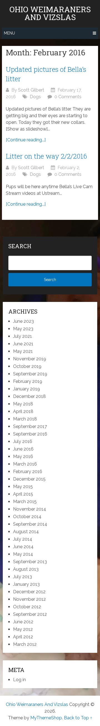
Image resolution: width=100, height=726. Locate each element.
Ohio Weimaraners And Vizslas (50, 13)
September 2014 (30, 524)
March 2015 (25, 501)
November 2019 (29, 358)
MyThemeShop (46, 717)
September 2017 (30, 426)
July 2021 (22, 336)
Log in (19, 679)
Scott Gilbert (31, 90)
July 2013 (22, 576)
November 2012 (29, 599)
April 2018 (23, 411)
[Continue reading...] (26, 139)
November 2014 (29, 509)
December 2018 (29, 396)
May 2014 (23, 554)
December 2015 (29, 479)
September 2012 (30, 614)
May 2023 (23, 328)
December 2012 (29, 591)
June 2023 (23, 321)
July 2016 (22, 441)
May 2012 (23, 629)
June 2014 (23, 546)
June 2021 (23, 343)
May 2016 (23, 456)
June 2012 (23, 621)
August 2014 (26, 531)
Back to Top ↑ (78, 717)
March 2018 (25, 419)
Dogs (35, 96)
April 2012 (23, 636)
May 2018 (23, 404)
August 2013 (26, 569)
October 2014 (27, 516)
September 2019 (30, 373)
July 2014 (22, 539)
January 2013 (26, 584)
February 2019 (27, 381)
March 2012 (25, 644)
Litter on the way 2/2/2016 (46, 156)
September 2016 (30, 434)
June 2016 (23, 449)
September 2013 (30, 561)
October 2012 (27, 606)
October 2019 (27, 366)
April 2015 (23, 494)
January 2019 (26, 389)
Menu (9, 33)
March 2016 (25, 464)
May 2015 (23, 486)
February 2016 (27, 471)
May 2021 (23, 351)
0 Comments (67, 96)
